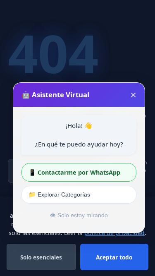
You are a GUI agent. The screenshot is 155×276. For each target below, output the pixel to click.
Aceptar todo (114, 257)
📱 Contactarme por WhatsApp (74, 172)
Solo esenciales (41, 257)
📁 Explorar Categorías (59, 194)
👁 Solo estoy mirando (79, 215)
